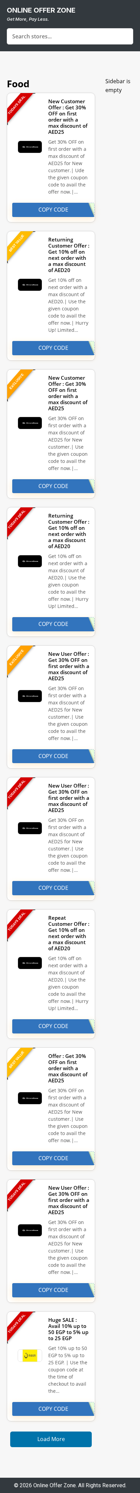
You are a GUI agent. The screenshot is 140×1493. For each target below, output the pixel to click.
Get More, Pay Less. (28, 19)
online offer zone (41, 10)
